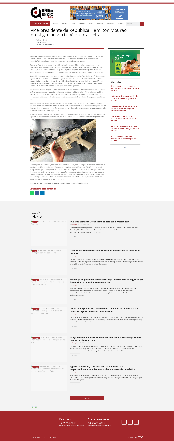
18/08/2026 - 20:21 (84, 256)
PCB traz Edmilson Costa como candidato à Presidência (99, 221)
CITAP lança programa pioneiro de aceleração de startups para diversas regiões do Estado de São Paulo (104, 310)
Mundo (121, 23)
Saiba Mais (75, 236)
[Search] (142, 24)
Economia (110, 23)
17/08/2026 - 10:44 (84, 224)
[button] (32, 193)
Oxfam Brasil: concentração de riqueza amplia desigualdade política (124, 98)
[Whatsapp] (136, 422)
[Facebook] (124, 422)
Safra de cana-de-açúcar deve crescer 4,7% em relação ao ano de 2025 (125, 128)
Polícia (64, 23)
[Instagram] (130, 422)
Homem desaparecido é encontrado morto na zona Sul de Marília (124, 118)
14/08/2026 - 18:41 (84, 372)
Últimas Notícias (48, 45)
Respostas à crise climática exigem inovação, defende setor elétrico (125, 88)
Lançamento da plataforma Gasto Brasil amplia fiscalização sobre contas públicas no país (105, 339)
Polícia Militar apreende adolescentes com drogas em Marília (124, 138)
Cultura (82, 23)
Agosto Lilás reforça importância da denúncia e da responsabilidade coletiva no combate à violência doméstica (102, 368)
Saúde (73, 23)
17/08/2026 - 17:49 (84, 343)
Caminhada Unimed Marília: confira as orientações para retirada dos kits (105, 252)
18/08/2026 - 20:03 (84, 285)
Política (100, 23)
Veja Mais (87, 398)
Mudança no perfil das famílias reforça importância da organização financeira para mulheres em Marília (106, 281)
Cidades (55, 23)
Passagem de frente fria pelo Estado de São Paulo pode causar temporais (124, 108)
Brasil (91, 23)
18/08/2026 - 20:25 (84, 314)
